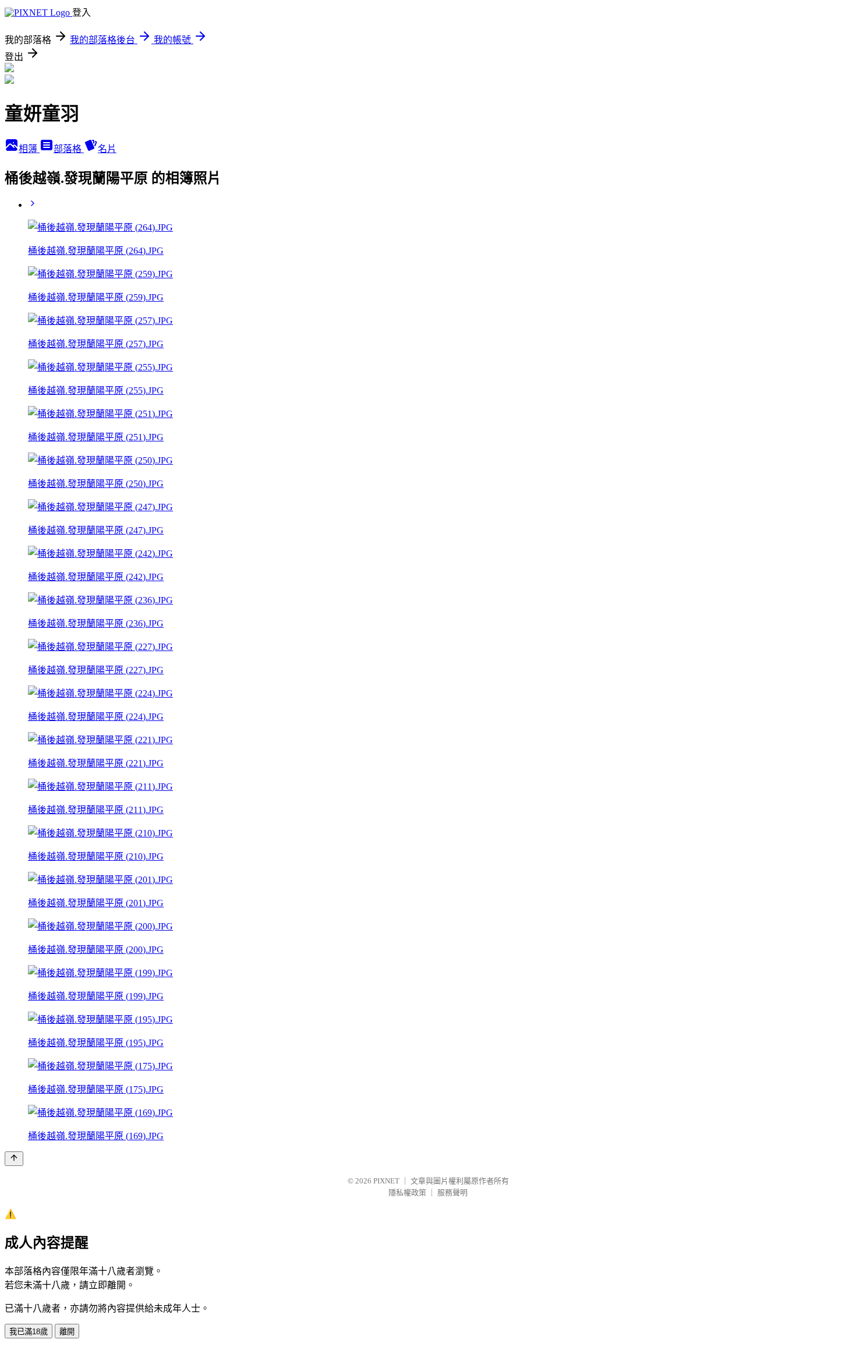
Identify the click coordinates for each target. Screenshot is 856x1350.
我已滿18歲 (28, 1331)
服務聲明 (452, 1192)
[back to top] (14, 1158)
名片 (107, 149)
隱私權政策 (407, 1192)
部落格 (69, 149)
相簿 (29, 149)
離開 (67, 1331)
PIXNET (386, 1180)
